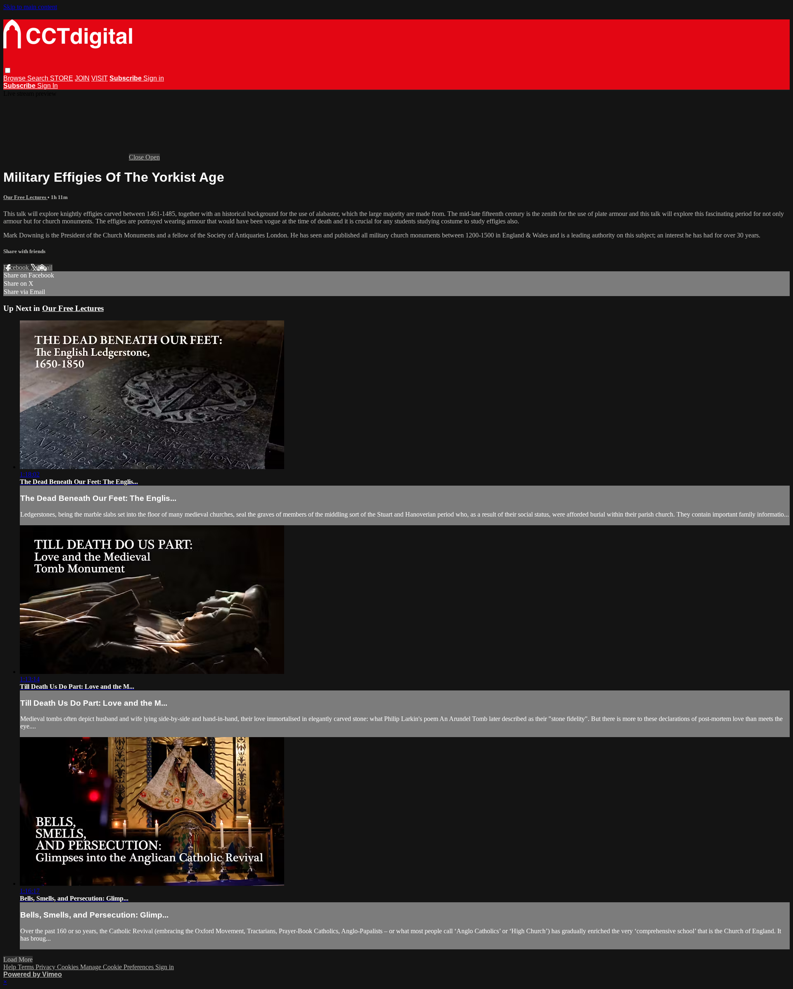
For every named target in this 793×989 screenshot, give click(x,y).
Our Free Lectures (25, 197)
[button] (7, 70)
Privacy (46, 966)
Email (44, 267)
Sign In (47, 85)
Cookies (68, 966)
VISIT (99, 78)
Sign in (153, 78)
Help (10, 966)
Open (152, 157)
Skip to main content (30, 6)
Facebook (17, 267)
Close (137, 157)
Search (38, 78)
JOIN (82, 78)
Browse (15, 78)
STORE (61, 78)
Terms (27, 966)
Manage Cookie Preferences (117, 966)
